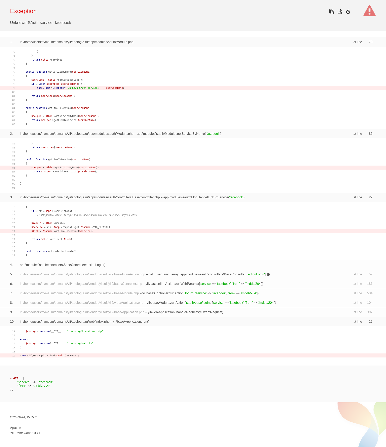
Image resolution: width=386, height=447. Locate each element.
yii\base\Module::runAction (166, 302)
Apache (15, 427)
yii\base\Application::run (130, 321)
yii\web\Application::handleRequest (173, 312)
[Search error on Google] (348, 11)
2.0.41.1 (37, 433)
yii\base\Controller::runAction (163, 293)
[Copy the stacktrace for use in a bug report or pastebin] (331, 11)
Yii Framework (20, 433)
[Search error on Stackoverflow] (339, 11)
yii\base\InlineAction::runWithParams (172, 283)
